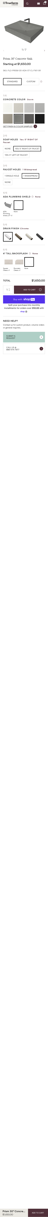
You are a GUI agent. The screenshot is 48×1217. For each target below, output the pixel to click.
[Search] (30, 3)
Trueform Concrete (10, 3)
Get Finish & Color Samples (18, 126)
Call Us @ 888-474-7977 (12, 348)
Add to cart (29, 290)
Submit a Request (10, 337)
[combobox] (30, 3)
